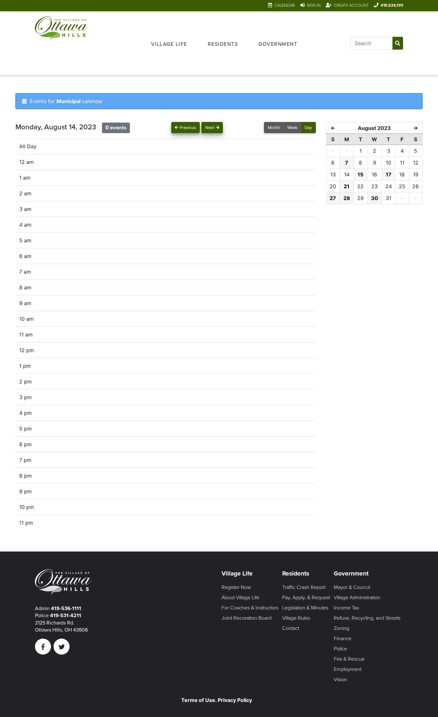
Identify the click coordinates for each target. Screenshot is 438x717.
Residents (223, 44)
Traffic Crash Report (303, 587)
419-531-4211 (65, 615)
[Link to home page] (61, 43)
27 (333, 198)
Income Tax (346, 608)
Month (274, 127)
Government (277, 44)
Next (210, 127)
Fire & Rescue (349, 659)
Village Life (169, 44)
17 (389, 174)
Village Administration (357, 597)
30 (374, 198)
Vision (340, 679)
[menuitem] (169, 43)
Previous (187, 127)
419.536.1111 (392, 5)
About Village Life (240, 597)
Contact (290, 628)
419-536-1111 (66, 608)
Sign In (314, 5)
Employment (347, 669)
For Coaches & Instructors (250, 608)
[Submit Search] (397, 43)
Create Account (351, 5)
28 (346, 198)
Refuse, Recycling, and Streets (367, 618)
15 (360, 174)
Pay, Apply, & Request (306, 597)
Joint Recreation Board (247, 618)
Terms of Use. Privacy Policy (216, 700)
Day (308, 127)
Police (340, 649)
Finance (342, 638)
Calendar (284, 5)
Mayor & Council (352, 587)
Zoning (341, 628)
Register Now (236, 587)
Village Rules (296, 618)
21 (347, 186)
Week (292, 127)
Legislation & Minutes (305, 608)
